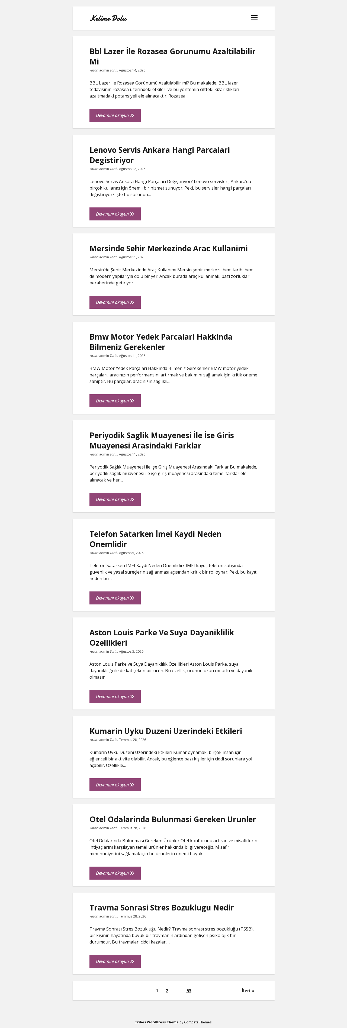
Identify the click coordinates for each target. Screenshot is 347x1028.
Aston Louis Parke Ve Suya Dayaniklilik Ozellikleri (161, 637)
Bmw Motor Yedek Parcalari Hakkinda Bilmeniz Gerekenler (161, 341)
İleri (246, 991)
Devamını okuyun (118, 117)
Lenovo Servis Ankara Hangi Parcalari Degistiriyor (159, 155)
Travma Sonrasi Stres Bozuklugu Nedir (161, 907)
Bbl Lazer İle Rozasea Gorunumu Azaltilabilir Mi (172, 56)
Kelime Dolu (107, 18)
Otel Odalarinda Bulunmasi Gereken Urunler (172, 819)
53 (189, 991)
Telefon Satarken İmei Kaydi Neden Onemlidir (155, 539)
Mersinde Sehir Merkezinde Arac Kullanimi (168, 248)
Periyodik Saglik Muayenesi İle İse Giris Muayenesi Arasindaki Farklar (161, 440)
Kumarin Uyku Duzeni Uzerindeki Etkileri (165, 731)
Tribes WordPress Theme (157, 1022)
